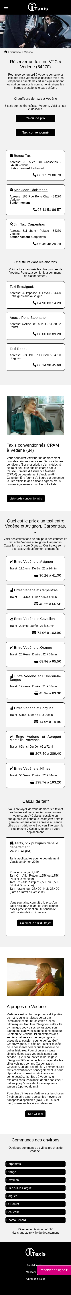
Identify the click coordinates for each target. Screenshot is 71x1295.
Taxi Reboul (19, 349)
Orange (11, 1171)
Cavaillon (12, 1180)
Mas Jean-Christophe (31, 190)
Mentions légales (35, 1271)
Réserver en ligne (53, 1270)
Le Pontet (12, 1204)
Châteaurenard (16, 1220)
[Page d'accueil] (5, 52)
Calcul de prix (35, 118)
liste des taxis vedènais (22, 77)
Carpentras (13, 1163)
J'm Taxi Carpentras (29, 224)
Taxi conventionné (35, 132)
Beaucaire (13, 1212)
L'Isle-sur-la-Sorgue (19, 1188)
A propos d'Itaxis (35, 1278)
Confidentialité (35, 1264)
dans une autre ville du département (35, 1232)
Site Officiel (35, 1113)
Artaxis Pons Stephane (28, 318)
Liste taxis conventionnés (25, 498)
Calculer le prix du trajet (35, 922)
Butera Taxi (22, 156)
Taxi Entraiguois (22, 287)
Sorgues (11, 1196)
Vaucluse (15, 51)
